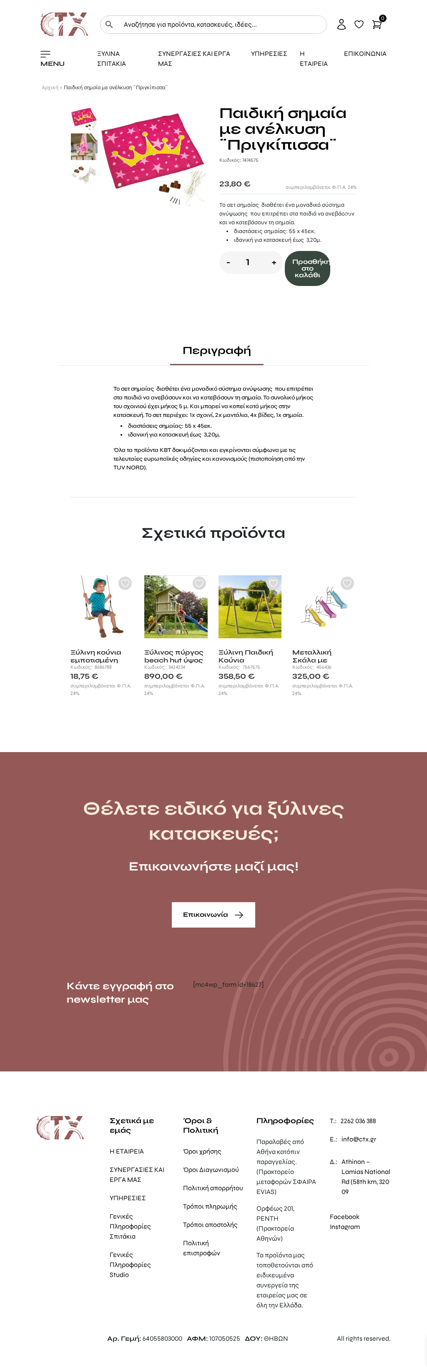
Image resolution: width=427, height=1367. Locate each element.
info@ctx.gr (359, 1139)
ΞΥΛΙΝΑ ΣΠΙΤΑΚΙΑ (111, 59)
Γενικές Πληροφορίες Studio (130, 1265)
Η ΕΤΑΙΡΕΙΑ (314, 59)
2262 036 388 (358, 1121)
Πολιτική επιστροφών (201, 1248)
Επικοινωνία (206, 914)
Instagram (345, 1227)
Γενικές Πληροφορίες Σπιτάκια (130, 1226)
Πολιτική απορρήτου (213, 1188)
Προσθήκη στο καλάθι (311, 268)
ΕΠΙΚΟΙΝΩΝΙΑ (365, 54)
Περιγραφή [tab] (217, 350)
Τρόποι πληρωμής (210, 1206)
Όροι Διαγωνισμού (211, 1170)
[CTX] (64, 24)
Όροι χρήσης (202, 1151)
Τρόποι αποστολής (210, 1225)
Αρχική (50, 87)
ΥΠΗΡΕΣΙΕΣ (269, 54)
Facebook (344, 1217)
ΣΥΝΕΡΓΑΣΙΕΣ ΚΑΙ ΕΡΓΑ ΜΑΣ (194, 59)
